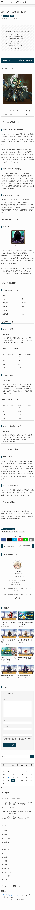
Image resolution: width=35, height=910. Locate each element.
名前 (5, 720)
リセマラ (6, 849)
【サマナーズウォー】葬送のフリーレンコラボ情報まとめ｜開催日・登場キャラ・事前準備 (17, 803)
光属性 (11, 15)
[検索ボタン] (33, 2)
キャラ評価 (6, 15)
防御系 (16, 531)
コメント (6, 699)
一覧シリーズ (7, 872)
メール (5, 726)
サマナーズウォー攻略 (17, 2)
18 (8, 777)
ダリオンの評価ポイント (16, 36)
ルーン (6, 853)
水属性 (6, 861)
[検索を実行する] (32, 756)
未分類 (6, 879)
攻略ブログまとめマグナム (10, 895)
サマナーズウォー (8, 531)
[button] (3, 539)
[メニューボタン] (2, 2)
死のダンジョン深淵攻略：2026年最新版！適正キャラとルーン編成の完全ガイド (17, 812)
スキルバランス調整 (8, 808)
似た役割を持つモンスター (16, 39)
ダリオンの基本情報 (15, 41)
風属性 (6, 864)
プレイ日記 (7, 876)
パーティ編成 (7, 846)
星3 (20, 531)
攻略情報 (6, 842)
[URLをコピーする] (31, 539)
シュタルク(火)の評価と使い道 (11, 798)
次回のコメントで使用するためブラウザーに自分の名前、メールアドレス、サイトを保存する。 (18, 739)
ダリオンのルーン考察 (15, 46)
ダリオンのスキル (14, 43)
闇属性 (6, 834)
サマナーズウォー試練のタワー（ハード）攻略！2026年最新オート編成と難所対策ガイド (16, 818)
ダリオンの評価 (13, 34)
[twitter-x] (19, 598)
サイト (5, 732)
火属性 (6, 857)
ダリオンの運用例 (14, 48)
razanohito (17, 571)
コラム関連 (7, 838)
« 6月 (3, 787)
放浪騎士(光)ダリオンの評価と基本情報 (18, 31)
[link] (16, 598)
